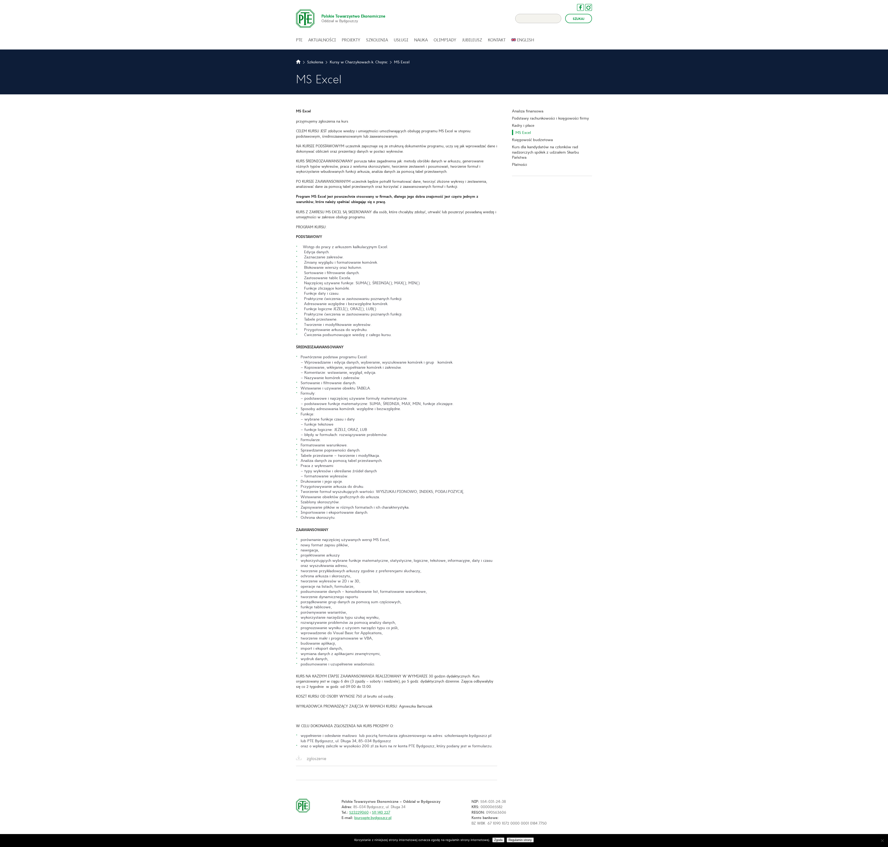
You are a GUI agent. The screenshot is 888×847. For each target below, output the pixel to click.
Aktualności (322, 40)
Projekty (351, 40)
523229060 (359, 812)
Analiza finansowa (527, 110)
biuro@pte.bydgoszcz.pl (373, 817)
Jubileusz (472, 40)
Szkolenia (377, 40)
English (525, 40)
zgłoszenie (316, 758)
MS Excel (523, 132)
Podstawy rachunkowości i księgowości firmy (550, 118)
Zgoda (498, 840)
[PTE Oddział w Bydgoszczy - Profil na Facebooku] (578, 7)
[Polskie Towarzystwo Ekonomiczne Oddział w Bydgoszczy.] (298, 62)
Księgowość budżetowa (532, 139)
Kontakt (497, 40)
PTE (299, 40)
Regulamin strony (520, 840)
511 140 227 (381, 812)
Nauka (421, 40)
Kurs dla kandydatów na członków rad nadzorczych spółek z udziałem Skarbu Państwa (545, 152)
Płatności (519, 164)
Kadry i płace (523, 125)
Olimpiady (445, 40)
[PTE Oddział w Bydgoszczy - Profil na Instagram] (586, 7)
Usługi (401, 40)
